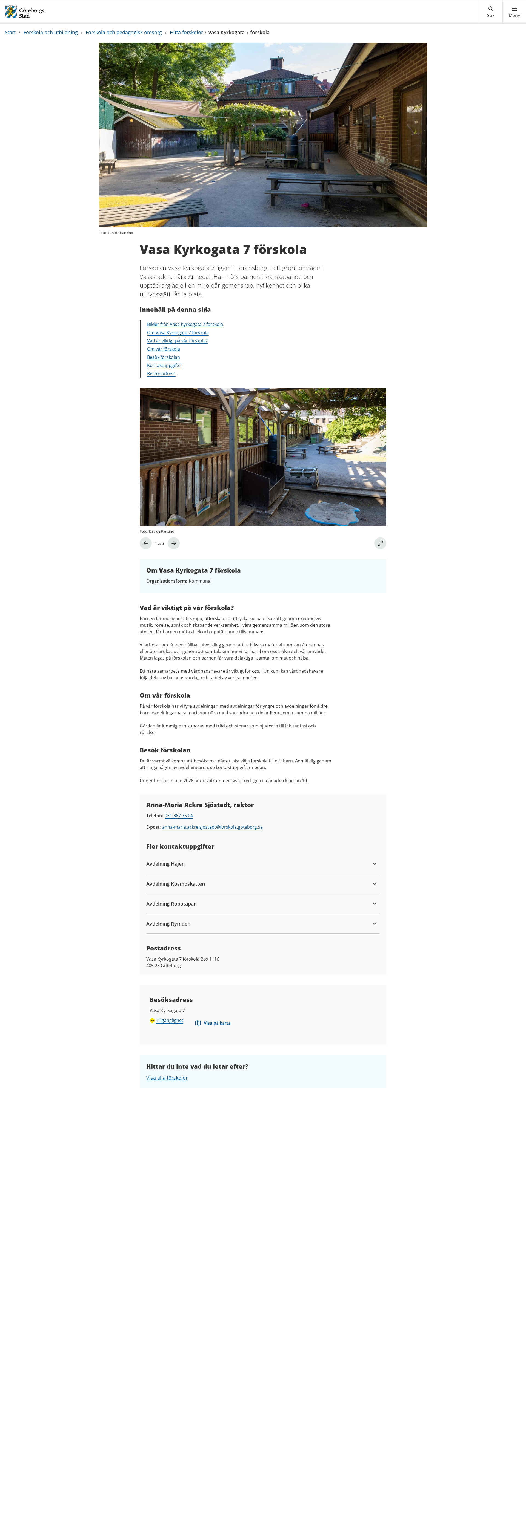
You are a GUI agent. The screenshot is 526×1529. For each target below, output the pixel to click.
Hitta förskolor (186, 32)
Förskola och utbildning (51, 32)
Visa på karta (217, 1023)
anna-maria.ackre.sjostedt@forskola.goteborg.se (212, 827)
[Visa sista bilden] (146, 543)
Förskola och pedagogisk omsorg (124, 32)
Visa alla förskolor (167, 1077)
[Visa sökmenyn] (490, 12)
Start (10, 32)
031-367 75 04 (179, 816)
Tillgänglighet (169, 1020)
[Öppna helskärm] (380, 543)
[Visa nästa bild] (174, 543)
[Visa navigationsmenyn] (514, 12)
